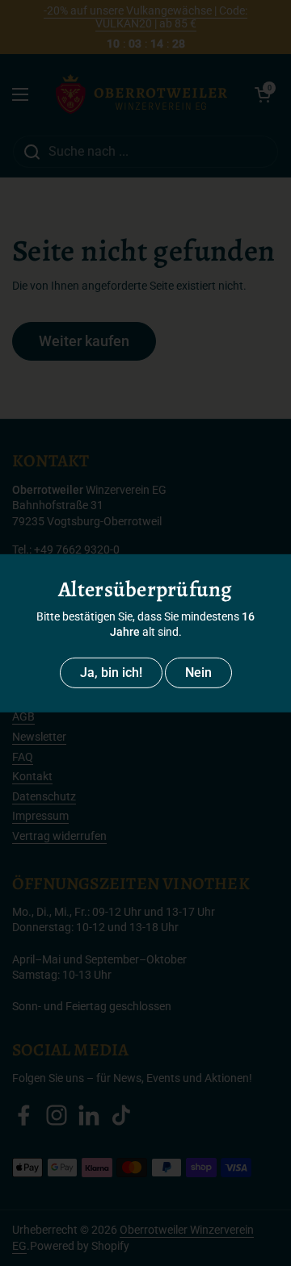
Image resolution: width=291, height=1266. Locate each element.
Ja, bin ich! (111, 672)
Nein (198, 672)
